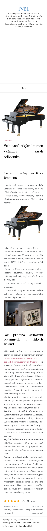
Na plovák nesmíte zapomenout (34, 511)
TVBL (23, 9)
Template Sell (25, 526)
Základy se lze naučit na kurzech (13, 511)
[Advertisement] (23, 59)
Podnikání (8, 140)
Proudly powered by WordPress (17, 522)
